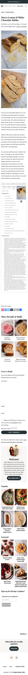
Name (3, 406)
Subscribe (14, 648)
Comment (4, 381)
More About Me (13, 478)
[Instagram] (16, 658)
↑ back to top (19, 666)
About (10, 666)
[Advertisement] (13, 620)
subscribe (14, 423)
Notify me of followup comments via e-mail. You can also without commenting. (13, 422)
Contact (5, 666)
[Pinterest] (11, 658)
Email (3, 413)
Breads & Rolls (10, 12)
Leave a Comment (21, 27)
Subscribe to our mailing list (10, 596)
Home (3, 12)
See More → (23, 634)
